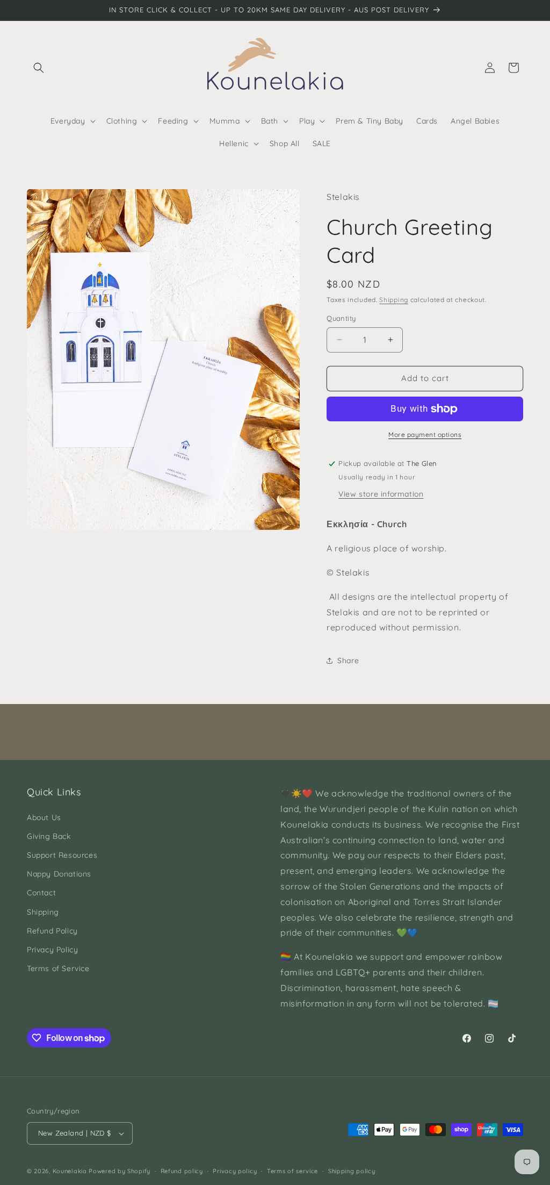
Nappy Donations (59, 874)
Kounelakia (70, 1171)
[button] (38, 68)
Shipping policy (351, 1171)
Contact (41, 892)
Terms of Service (58, 968)
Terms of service (292, 1171)
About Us (44, 817)
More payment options (424, 434)
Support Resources (62, 855)
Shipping (393, 300)
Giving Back (49, 836)
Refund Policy (52, 931)
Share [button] (348, 660)
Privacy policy (235, 1171)
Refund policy (182, 1171)
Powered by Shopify (119, 1171)
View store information (380, 494)
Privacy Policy (52, 949)
